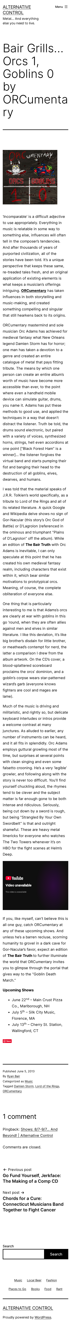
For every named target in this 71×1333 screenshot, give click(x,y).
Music (29, 1081)
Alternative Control (28, 1308)
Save (8, 1041)
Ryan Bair (13, 1076)
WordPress (43, 1317)
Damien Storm (24, 1086)
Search (8, 1246)
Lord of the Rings (47, 1086)
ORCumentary (33, 290)
